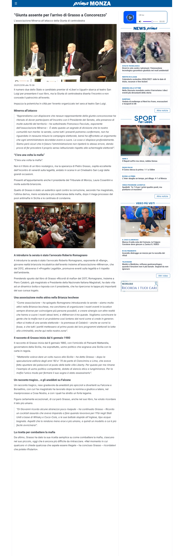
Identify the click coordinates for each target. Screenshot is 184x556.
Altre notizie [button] (162, 110)
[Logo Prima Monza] (92, 3)
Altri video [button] (163, 275)
